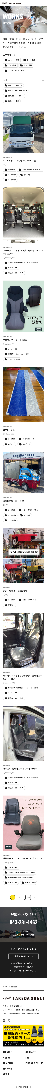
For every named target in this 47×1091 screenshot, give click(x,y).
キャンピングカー (14, 158)
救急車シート (33, 263)
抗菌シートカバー (14, 263)
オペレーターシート (15, 137)
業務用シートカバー (15, 274)
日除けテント (27, 268)
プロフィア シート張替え (15, 340)
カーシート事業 (13, 60)
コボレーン (27, 169)
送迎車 (10, 310)
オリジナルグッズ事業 (16, 70)
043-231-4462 (14, 1013)
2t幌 (10, 106)
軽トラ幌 (11, 305)
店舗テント (12, 258)
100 (28, 897)
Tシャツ (11, 111)
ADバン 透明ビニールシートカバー (20, 768)
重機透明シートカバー (16, 96)
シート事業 (31, 60)
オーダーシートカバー (16, 132)
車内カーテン (30, 300)
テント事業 (12, 65)
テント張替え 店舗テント (15, 590)
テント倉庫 (12, 185)
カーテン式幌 (13, 153)
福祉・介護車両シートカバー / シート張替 (23, 144)
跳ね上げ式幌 (28, 294)
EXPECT (36, 106)
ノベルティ (12, 195)
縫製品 (24, 289)
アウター (11, 116)
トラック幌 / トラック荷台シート (32, 510)
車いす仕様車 (13, 300)
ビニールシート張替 (15, 200)
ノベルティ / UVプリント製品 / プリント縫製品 (21, 872)
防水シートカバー (14, 321)
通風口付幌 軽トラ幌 (13, 500)
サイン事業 (28, 65)
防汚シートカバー (14, 326)
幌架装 (10, 253)
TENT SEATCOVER (15, 75)
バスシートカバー (30, 195)
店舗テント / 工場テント (29, 600)
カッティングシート (32, 153)
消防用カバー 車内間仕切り (18, 284)
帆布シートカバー (14, 247)
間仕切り (11, 315)
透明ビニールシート (15, 85)
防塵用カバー (27, 315)
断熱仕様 (11, 268)
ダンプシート (13, 179)
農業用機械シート (28, 305)
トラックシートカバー (32, 185)
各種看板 (32, 237)
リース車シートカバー (16, 226)
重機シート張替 (13, 101)
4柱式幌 (22, 106)
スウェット (29, 174)
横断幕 (32, 274)
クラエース (12, 169)
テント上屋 (29, 179)
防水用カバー (33, 321)
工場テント (28, 242)
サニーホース (12, 174)
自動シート (12, 294)
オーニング (36, 132)
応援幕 (26, 258)
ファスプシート (13, 211)
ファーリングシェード (16, 205)
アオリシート (27, 116)
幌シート (32, 247)
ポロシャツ (36, 216)
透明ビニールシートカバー (17, 90)
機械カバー (12, 279)
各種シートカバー (14, 237)
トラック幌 (34, 190)
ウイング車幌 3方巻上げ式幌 (19, 122)
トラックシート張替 (15, 190)
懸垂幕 (38, 258)
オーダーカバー (13, 127)
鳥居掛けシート (13, 331)
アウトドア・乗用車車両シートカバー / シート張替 (23, 688)
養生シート (32, 326)
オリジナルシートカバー (16, 148)
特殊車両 (11, 289)
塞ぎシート (12, 242)
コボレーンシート (11, 429)
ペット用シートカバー (16, 216)
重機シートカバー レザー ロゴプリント (23, 858)
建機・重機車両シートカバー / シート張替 (20, 877)
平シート (24, 253)
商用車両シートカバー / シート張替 (18, 354)
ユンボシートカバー (15, 221)
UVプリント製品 (27, 111)
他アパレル (32, 232)
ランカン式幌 (35, 221)
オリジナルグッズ (14, 143)
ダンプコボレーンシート (30, 439)
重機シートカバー (27, 310)
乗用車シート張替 (14, 232)
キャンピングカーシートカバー (19, 164)
